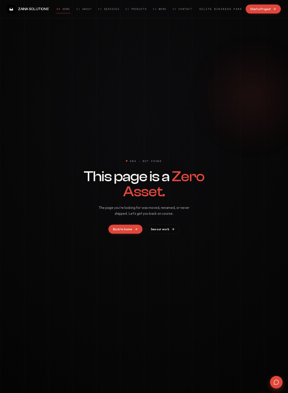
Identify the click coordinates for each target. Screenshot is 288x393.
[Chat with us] (276, 382)
